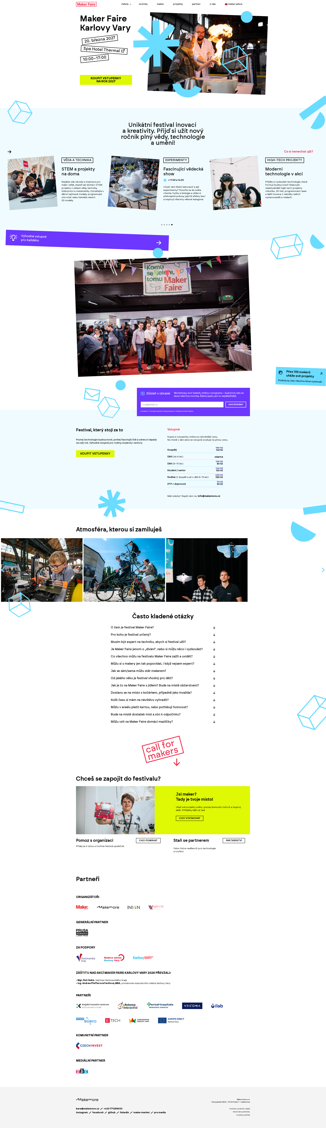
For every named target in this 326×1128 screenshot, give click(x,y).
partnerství (234, 840)
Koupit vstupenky (95, 453)
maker (160, 4)
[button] (163, 627)
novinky (143, 4)
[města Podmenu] (130, 4)
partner (196, 4)
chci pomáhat (148, 840)
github (112, 1112)
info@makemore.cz (209, 496)
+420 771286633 (113, 1109)
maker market (141, 1112)
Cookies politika (243, 1115)
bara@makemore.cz (87, 1109)
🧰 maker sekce (233, 4)
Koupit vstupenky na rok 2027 (106, 80)
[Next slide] (323, 570)
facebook (98, 1112)
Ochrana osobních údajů (239, 1109)
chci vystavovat (189, 818)
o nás (213, 4)
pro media (160, 1112)
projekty (178, 4)
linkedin (124, 1112)
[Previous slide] (3, 570)
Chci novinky (235, 405)
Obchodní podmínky (241, 1112)
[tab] (161, 224)
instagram (82, 1112)
